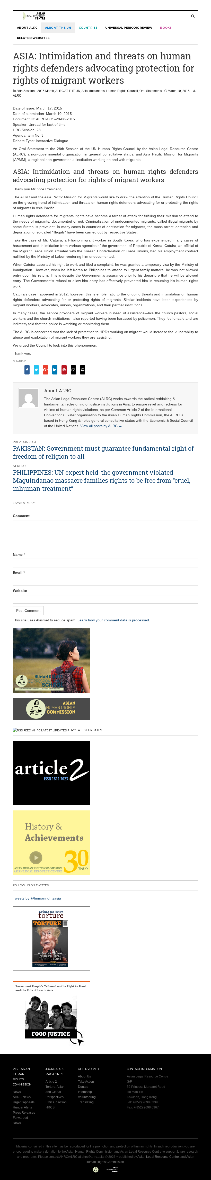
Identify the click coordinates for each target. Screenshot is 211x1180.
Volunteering (87, 1097)
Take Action (86, 1081)
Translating (86, 1102)
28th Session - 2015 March (35, 91)
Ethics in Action (56, 1102)
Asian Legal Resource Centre (158, 1157)
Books (166, 27)
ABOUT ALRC (27, 27)
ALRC (17, 95)
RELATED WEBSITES (33, 38)
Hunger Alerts (22, 1107)
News (17, 1092)
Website (20, 591)
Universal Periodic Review (128, 27)
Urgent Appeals (23, 1102)
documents (97, 91)
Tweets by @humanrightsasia (37, 898)
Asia (85, 91)
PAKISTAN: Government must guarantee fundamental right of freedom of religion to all (103, 452)
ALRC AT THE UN (58, 27)
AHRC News (22, 1097)
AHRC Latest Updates (84, 730)
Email (17, 573)
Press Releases (24, 1112)
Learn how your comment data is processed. (113, 620)
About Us (84, 1076)
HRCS (50, 1107)
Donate (83, 1087)
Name (18, 554)
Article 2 (51, 1081)
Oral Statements (150, 91)
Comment (21, 516)
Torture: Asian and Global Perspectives (55, 1092)
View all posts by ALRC (101, 426)
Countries (88, 27)
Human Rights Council (122, 91)
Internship (85, 1092)
